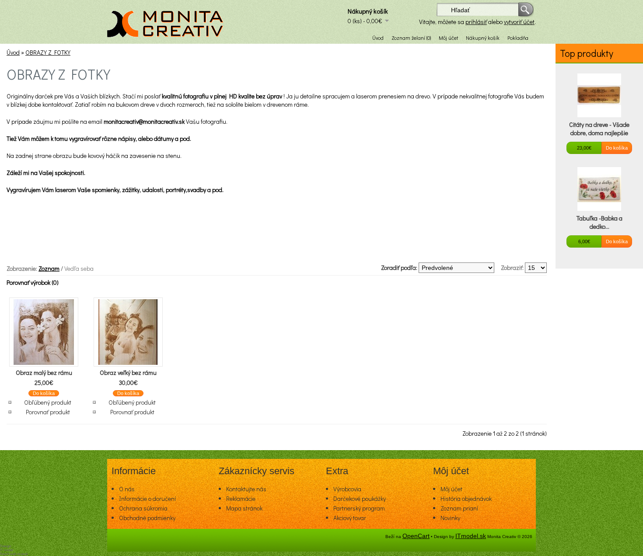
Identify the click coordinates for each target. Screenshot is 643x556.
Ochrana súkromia (143, 508)
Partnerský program (359, 508)
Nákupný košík (483, 37)
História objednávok (466, 498)
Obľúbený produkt (47, 402)
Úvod (378, 37)
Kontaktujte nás (246, 489)
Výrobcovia (347, 489)
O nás (127, 489)
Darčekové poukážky (359, 498)
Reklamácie (240, 498)
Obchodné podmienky (147, 518)
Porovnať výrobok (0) (33, 282)
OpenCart (416, 535)
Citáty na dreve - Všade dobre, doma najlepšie (599, 128)
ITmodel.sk (470, 535)
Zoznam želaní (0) (411, 37)
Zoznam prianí (459, 508)
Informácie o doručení (147, 498)
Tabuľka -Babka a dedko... (599, 222)
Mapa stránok (244, 508)
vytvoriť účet (519, 21)
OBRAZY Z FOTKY (47, 52)
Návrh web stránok (14, 554)
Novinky (450, 518)
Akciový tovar (349, 518)
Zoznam (48, 268)
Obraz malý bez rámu (44, 372)
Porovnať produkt (48, 412)
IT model (6, 550)
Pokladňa (517, 37)
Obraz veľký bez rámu (128, 372)
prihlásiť (476, 21)
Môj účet (448, 37)
